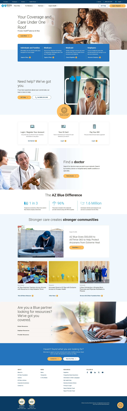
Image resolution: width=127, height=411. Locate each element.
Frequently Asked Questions (70, 375)
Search (99, 1)
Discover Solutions (93, 57)
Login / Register (116, 6)
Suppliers (65, 372)
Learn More (24, 36)
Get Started (31, 141)
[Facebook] (87, 373)
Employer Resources (23, 330)
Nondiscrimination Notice (69, 383)
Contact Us (53, 359)
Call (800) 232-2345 (42, 97)
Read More (75, 247)
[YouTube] (102, 373)
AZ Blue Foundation (23, 375)
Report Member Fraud (69, 388)
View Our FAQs (70, 359)
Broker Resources (23, 326)
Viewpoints (43, 375)
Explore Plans (24, 57)
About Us (20, 372)
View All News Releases (24, 295)
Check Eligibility (70, 57)
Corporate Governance (23, 383)
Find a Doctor (70, 176)
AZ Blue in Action (22, 380)
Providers (6, 1)
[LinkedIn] (95, 373)
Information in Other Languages (71, 377)
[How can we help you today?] (120, 405)
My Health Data (67, 380)
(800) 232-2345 (108, 1)
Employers (14, 1)
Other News (52, 295)
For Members (29, 6)
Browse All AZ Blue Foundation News (90, 295)
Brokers (23, 1)
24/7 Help (103, 6)
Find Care (40, 6)
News (42, 372)
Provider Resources (23, 334)
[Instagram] (91, 373)
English (119, 1)
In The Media (44, 377)
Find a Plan (17, 6)
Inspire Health (52, 6)
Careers (20, 377)
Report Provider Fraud (69, 391)
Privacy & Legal (67, 385)
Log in (62, 141)
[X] (99, 373)
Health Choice (33, 1)
